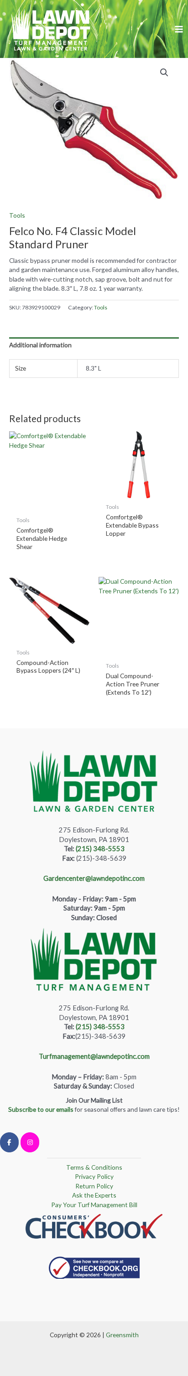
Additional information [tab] (40, 345)
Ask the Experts (94, 1195)
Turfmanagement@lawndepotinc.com (94, 1056)
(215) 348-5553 (100, 849)
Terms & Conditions (94, 1167)
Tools (17, 215)
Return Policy (94, 1186)
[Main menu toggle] (179, 29)
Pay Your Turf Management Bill (94, 1205)
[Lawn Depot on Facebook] (9, 1142)
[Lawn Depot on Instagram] (30, 1142)
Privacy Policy (94, 1176)
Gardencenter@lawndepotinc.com (94, 878)
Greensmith (122, 1335)
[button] (164, 72)
